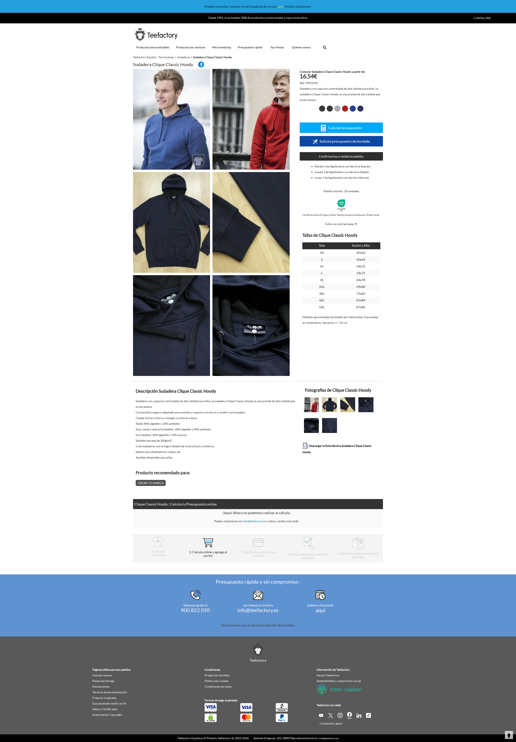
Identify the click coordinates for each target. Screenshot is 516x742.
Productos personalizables (152, 47)
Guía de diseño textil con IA (109, 703)
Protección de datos (217, 675)
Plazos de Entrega (103, 681)
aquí (280, 6)
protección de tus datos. (278, 625)
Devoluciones (100, 686)
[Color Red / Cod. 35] (345, 109)
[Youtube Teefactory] (321, 715)
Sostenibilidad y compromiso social (339, 681)
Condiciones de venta (218, 686)
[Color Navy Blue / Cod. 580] (360, 109)
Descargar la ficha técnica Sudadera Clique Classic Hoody (337, 449)
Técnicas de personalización (109, 692)
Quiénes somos (301, 47)
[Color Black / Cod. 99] (322, 109)
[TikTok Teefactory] (368, 715)
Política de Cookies (217, 681)
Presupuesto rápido (250, 47)
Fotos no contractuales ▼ (341, 224)
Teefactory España (189, 738)
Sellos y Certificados (105, 709)
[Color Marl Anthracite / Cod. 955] (330, 109)
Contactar (482, 18)
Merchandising (221, 47)
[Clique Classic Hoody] (171, 119)
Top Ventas (277, 47)
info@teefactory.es (254, 521)
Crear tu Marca (151, 483)
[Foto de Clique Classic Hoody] (250, 119)
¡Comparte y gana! (331, 723)
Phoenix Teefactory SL (220, 738)
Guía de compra (102, 675)
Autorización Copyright (107, 714)
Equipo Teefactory (328, 675)
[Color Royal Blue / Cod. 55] (353, 109)
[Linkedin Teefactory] (359, 715)
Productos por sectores (190, 47)
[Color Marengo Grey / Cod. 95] (337, 109)
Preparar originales (104, 697)
